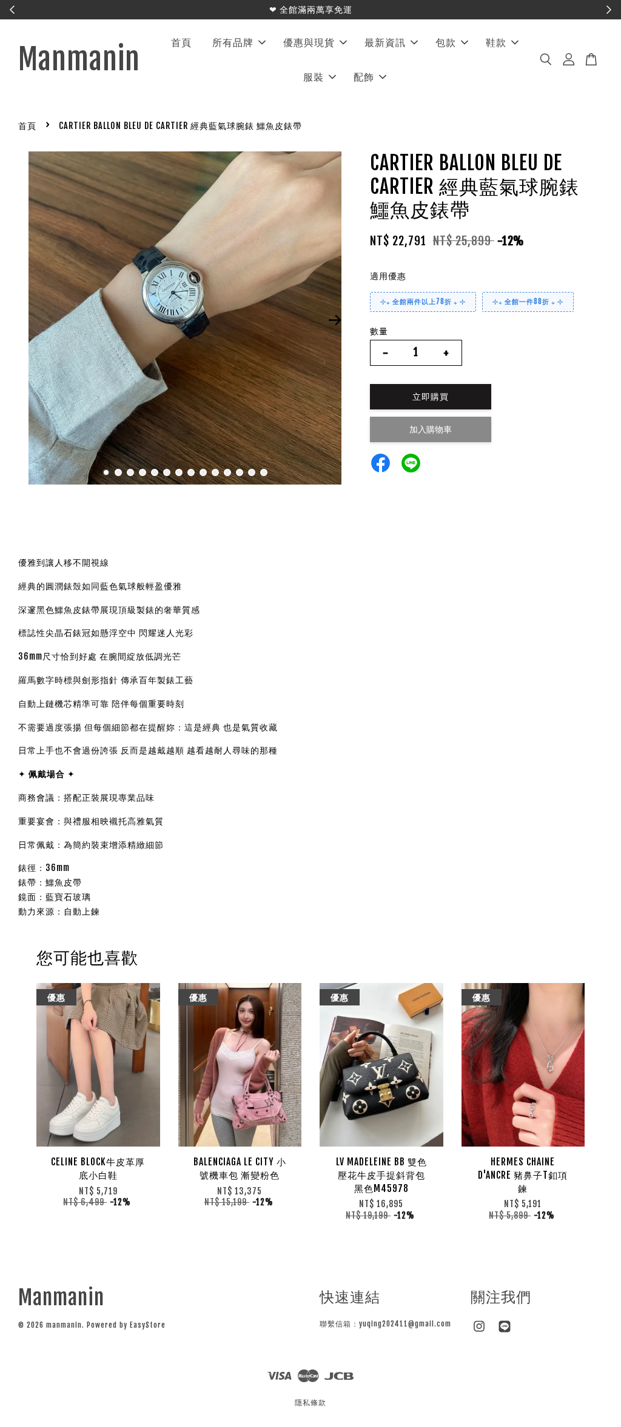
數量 (379, 331)
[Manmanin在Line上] (504, 1332)
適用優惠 (388, 276)
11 (227, 472)
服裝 (313, 77)
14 (263, 472)
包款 (445, 42)
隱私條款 (310, 1402)
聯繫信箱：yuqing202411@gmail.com (385, 1323)
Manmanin (79, 60)
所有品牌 (232, 42)
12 (239, 472)
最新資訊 (385, 42)
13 (251, 472)
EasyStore (148, 1324)
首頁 (181, 42)
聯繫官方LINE (373, 9)
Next (335, 320)
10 (215, 472)
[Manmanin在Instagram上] (479, 1332)
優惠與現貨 (309, 42)
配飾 (364, 77)
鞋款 (496, 42)
